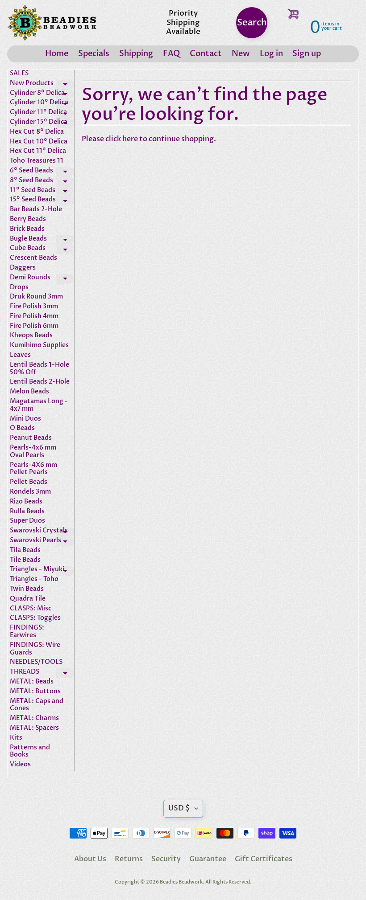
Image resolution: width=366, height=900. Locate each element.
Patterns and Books (30, 751)
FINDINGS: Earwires (27, 631)
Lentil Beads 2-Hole (40, 382)
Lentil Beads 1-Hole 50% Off (39, 368)
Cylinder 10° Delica (42, 104)
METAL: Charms (34, 718)
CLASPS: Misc (30, 609)
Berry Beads (28, 219)
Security (166, 859)
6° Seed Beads (42, 172)
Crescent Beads (33, 258)
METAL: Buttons (35, 691)
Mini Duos (25, 419)
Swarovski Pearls (42, 542)
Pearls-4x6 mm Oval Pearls (33, 451)
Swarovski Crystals (42, 532)
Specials (93, 53)
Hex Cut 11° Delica (38, 151)
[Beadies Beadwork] (51, 23)
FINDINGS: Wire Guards (35, 649)
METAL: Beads (32, 682)
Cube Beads (42, 249)
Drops (19, 287)
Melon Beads (29, 392)
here (130, 139)
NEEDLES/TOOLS (36, 662)
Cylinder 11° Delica (42, 114)
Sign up (306, 53)
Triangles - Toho (34, 579)
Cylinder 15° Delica (42, 123)
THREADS (42, 673)
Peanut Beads (31, 438)
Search (252, 22)
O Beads (22, 428)
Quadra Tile (28, 599)
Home (56, 53)
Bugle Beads (42, 240)
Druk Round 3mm (36, 297)
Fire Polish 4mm (34, 316)
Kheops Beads (31, 336)
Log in (271, 53)
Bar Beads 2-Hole (36, 209)
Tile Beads (25, 560)
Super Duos (27, 521)
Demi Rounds (42, 279)
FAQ (171, 53)
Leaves (20, 355)
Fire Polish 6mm (34, 326)
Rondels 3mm (30, 492)
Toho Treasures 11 (36, 161)
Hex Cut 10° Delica (38, 142)
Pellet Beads (28, 482)
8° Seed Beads (42, 182)
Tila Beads (25, 550)
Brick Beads (27, 229)
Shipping (136, 53)
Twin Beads (27, 589)
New (241, 53)
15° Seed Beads (42, 201)
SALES (19, 74)
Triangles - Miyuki (42, 571)
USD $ (179, 808)
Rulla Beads (27, 511)
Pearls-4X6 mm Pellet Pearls (33, 469)
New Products (42, 85)
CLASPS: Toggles (35, 618)
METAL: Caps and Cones (36, 705)
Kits (16, 738)
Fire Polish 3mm (34, 307)
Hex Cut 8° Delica (37, 132)
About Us (90, 859)
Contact (206, 53)
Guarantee (207, 859)
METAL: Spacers (34, 728)
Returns (129, 859)
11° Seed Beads (42, 191)
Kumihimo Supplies (39, 345)
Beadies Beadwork (181, 882)
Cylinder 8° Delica (42, 94)
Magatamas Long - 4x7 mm (39, 405)
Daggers (23, 268)
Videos (20, 765)
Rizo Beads (26, 502)
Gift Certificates (263, 859)
